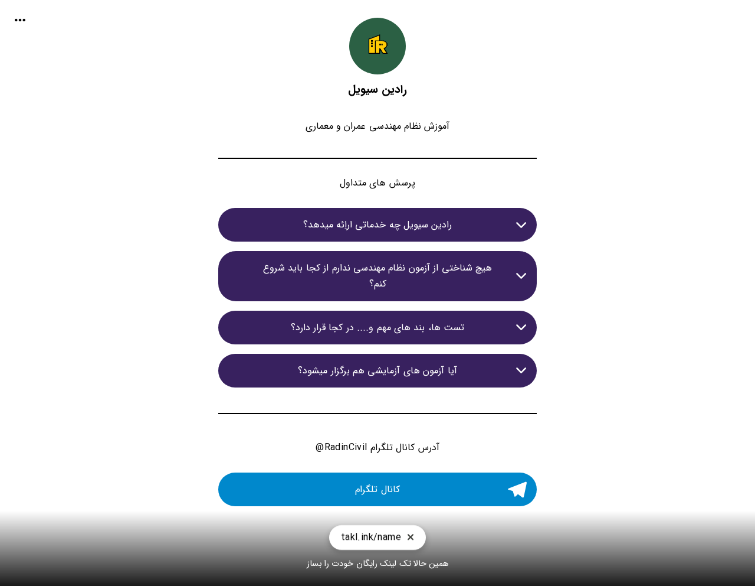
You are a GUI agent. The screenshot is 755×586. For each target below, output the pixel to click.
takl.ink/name (371, 537)
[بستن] (410, 537)
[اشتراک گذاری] (20, 20)
